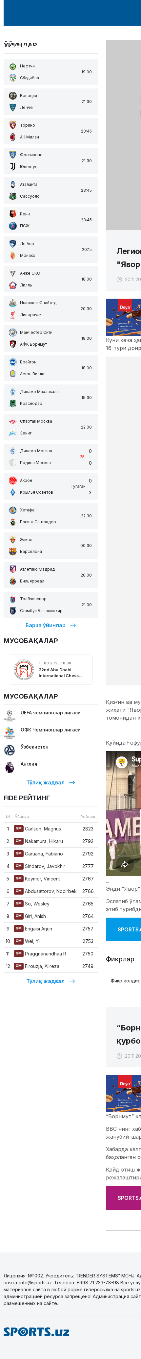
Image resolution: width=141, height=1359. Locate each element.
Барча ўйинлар (46, 625)
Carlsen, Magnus (38, 828)
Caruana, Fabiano (39, 853)
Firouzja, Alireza (37, 966)
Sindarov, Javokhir (40, 866)
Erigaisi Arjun (34, 928)
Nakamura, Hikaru (39, 841)
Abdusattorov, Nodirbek (46, 891)
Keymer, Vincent (38, 878)
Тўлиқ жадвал (45, 782)
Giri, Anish (31, 916)
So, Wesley (33, 903)
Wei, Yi (28, 941)
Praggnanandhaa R (41, 953)
